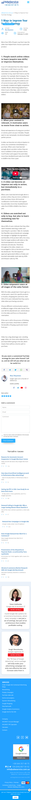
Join (15, 797)
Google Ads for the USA (9, 712)
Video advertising (8, 24)
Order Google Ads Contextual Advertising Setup (14, 686)
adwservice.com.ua (7, 13)
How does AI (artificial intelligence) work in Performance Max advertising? (15, 474)
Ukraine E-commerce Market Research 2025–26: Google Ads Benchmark (14, 569)
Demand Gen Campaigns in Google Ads (15, 521)
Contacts (4, 730)
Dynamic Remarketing (8, 700)
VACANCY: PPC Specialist (9, 724)
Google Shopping (7, 703)
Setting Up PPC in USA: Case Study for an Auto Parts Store (15, 490)
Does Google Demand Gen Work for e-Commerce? (14, 535)
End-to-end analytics (8, 698)
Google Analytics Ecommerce (10, 709)
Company (5, 719)
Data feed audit (6, 706)
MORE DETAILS (16, 610)
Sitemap (16, 782)
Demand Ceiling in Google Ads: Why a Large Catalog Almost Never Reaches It (14, 506)
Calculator (5, 727)
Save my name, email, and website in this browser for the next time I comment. (16, 435)
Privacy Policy (8, 782)
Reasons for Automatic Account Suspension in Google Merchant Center (14, 458)
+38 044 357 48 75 (11, 5)
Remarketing (6, 689)
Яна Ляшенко (9, 30)
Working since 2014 (18, 787)
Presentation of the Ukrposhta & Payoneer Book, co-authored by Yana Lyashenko (14, 552)
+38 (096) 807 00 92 (20, 766)
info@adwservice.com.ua (18, 769)
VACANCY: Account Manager (10, 721)
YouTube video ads (7, 695)
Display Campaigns (7, 692)
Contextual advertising (8, 785)
